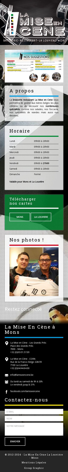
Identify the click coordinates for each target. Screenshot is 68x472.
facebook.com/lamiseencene (25, 391)
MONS (19, 216)
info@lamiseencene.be (21, 374)
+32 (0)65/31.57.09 (19, 352)
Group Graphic (34, 467)
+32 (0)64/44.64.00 (19, 368)
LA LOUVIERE (41, 216)
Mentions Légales (34, 462)
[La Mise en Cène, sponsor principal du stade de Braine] (34, 271)
